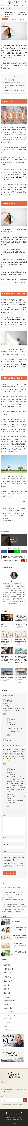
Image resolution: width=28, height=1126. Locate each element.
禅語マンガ (7, 1026)
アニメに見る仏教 (9, 1012)
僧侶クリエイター (17, 902)
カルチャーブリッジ (9, 1015)
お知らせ (6, 985)
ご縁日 (3, 890)
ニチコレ (11, 894)
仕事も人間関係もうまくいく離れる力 (9, 899)
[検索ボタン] (26, 2)
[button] (4, 551)
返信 (5, 714)
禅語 (15, 909)
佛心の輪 (6, 989)
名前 (4, 838)
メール (5, 844)
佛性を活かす (9, 902)
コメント (6, 815)
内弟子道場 (9, 904)
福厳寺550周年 (21, 909)
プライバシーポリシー (15, 865)
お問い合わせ (19, 1119)
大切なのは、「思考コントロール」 (15, 91)
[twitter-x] (11, 1113)
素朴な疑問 (4, 911)
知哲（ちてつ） (14, 581)
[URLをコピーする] (24, 551)
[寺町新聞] (14, 2)
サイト (4, 851)
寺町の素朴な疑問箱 (9, 1001)
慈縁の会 (24, 906)
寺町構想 (19, 906)
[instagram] (16, 1113)
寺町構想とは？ (8, 1004)
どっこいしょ (9, 890)
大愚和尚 (3, 906)
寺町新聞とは (9, 1117)
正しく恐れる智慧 (8, 909)
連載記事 (6, 997)
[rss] (21, 1113)
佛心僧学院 (21, 899)
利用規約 (5, 867)
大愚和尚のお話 (8, 969)
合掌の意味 (22, 904)
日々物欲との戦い (10, 80)
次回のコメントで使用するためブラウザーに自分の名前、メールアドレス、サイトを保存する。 (14, 859)
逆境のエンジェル (9, 1019)
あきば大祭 (4, 887)
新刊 (3, 909)
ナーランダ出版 (5, 894)
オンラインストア (20, 892)
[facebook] (6, 1113)
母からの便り (8, 993)
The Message (8, 1030)
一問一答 (17, 894)
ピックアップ (8, 981)
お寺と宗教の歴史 (11, 887)
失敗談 (13, 906)
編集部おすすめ (18, 911)
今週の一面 (9, 897)
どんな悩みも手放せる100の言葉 (8, 892)
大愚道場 (9, 906)
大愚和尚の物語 (8, 1008)
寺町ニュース (5, 19)
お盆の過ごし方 (20, 887)
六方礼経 (3, 904)
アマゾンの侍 (7, 1022)
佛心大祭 (3, 902)
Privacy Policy (20, 1104)
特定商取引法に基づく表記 (11, 1119)
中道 (21, 894)
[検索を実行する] (25, 1100)
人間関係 (3, 897)
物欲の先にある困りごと (12, 83)
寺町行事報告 (8, 977)
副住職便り (15, 904)
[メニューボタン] (2, 2)
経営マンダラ (10, 911)
